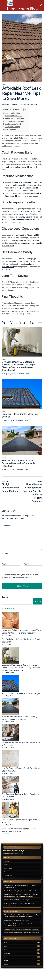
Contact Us (7, 865)
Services (6, 957)
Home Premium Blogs (22, 9)
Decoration (7, 953)
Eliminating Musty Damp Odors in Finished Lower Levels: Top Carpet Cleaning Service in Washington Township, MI (18, 366)
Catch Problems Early (12, 113)
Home (4, 84)
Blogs (5, 946)
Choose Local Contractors (15, 121)
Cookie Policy (8, 875)
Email (5, 564)
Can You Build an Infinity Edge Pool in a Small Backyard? (20, 891)
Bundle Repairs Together (14, 118)
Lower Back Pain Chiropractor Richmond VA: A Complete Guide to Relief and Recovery (21, 886)
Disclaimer (7, 872)
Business (6, 950)
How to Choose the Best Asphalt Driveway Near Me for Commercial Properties (18, 463)
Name (5, 553)
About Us (6, 861)
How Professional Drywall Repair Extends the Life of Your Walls (21, 932)
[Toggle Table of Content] (24, 110)
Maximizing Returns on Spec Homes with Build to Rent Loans (21, 929)
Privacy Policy (8, 868)
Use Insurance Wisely (13, 124)
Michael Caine (32, 104)
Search (5, 597)
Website (27, 564)
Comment (6, 525)
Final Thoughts (10, 129)
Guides (6, 964)
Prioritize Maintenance (13, 116)
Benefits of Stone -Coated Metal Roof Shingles (21, 693)
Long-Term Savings (12, 127)
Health (6, 960)
